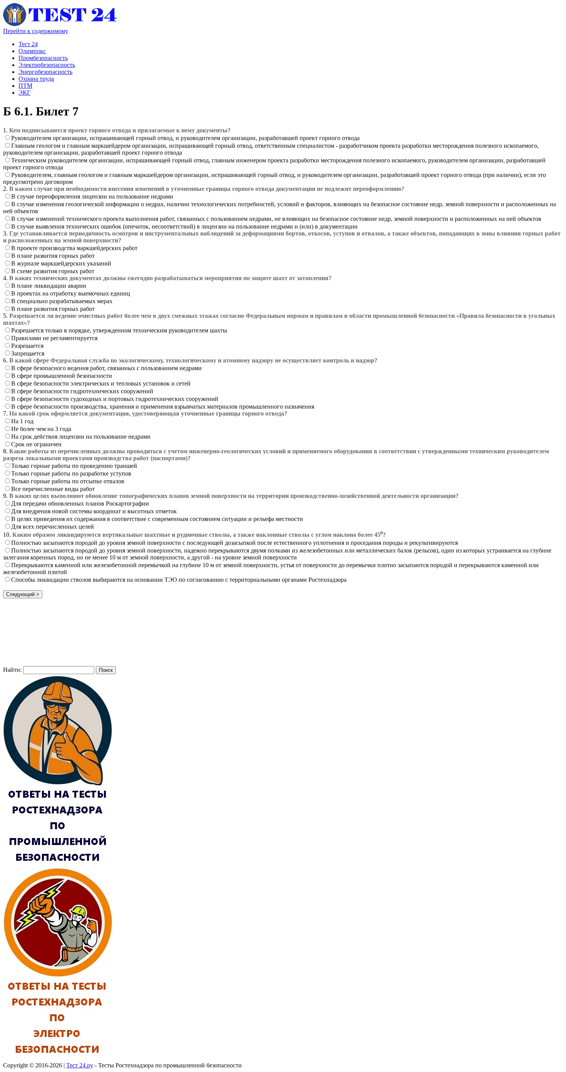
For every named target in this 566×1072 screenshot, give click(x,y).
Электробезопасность (46, 65)
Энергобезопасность (45, 71)
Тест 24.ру (79, 1065)
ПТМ (25, 85)
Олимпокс (32, 51)
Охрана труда (36, 78)
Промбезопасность (43, 58)
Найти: (12, 669)
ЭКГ (24, 92)
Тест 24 (28, 44)
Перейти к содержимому (35, 31)
